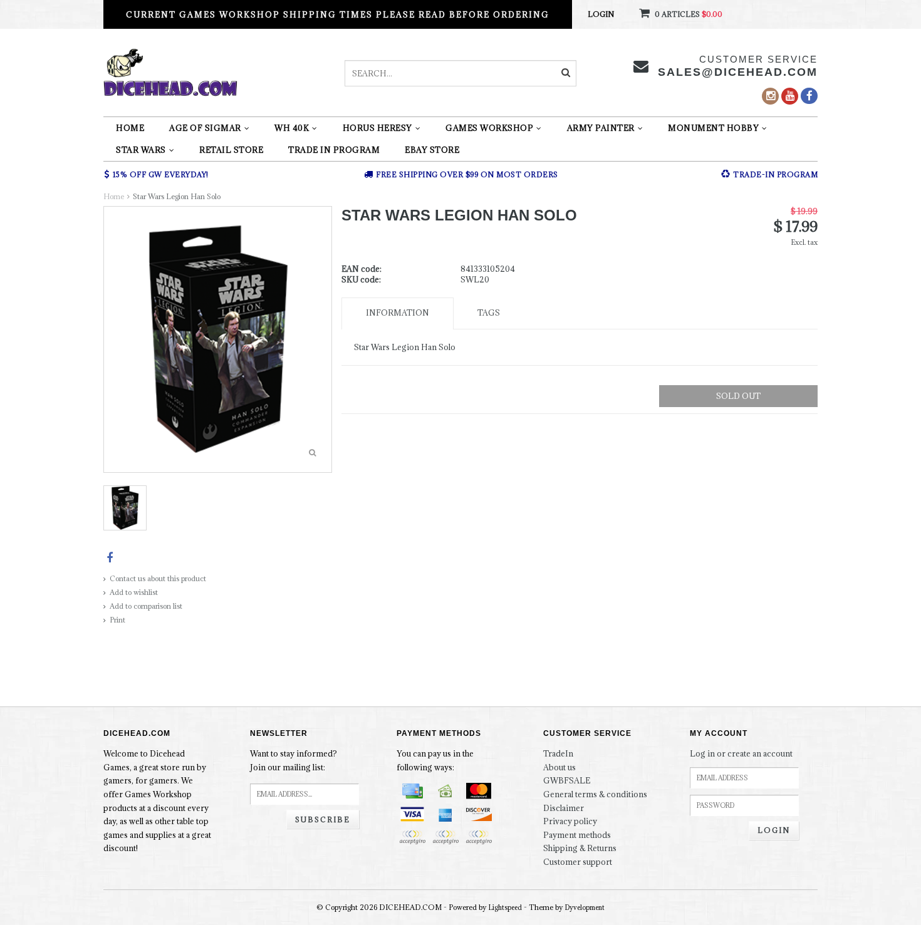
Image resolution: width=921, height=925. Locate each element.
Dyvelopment (585, 907)
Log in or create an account (741, 753)
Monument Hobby (713, 128)
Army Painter (601, 128)
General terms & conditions (595, 794)
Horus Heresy (377, 128)
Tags (488, 312)
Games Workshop (489, 128)
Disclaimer (563, 808)
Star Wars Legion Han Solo (177, 196)
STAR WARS (141, 150)
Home (130, 128)
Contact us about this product (158, 578)
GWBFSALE (566, 780)
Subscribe (322, 819)
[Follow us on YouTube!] (789, 96)
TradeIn (558, 753)
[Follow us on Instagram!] (770, 96)
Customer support (577, 862)
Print (117, 619)
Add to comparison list (146, 606)
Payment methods (577, 835)
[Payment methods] (412, 791)
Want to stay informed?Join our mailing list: (293, 760)
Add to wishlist (134, 592)
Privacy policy (570, 821)
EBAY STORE (432, 150)
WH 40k (291, 128)
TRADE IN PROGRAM (334, 150)
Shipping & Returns (580, 848)
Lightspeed (505, 907)
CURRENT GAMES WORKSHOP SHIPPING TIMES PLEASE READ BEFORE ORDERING (337, 14)
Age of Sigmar (205, 128)
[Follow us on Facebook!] (809, 96)
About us (559, 767)
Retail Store (231, 150)
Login (601, 14)
